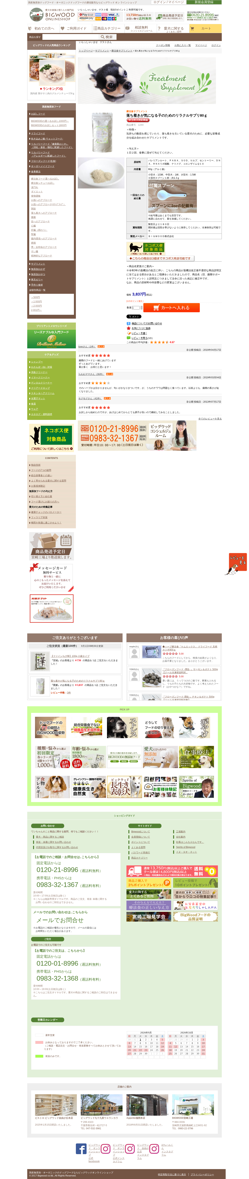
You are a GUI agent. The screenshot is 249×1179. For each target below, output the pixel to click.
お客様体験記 (38, 486)
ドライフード (38, 133)
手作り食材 (37, 284)
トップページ (86, 50)
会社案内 (180, 836)
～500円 (35, 297)
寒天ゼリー (37, 279)
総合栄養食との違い (41, 475)
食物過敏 (35, 195)
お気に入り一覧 (182, 45)
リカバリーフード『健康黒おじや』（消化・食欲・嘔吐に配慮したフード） (52, 146)
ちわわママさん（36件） (91, 374)
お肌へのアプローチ (41, 200)
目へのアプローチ (40, 221)
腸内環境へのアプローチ (44, 238)
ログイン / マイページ (168, 2)
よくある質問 (138, 847)
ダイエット (37, 191)
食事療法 (35, 171)
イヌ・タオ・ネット (186, 852)
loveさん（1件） (87, 346)
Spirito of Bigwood (185, 847)
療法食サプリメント (121, 50)
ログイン (216, 45)
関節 (33, 208)
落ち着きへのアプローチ (44, 213)
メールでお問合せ (60, 920)
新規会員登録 (204, 2)
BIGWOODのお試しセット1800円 (49, 125)
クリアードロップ (40, 388)
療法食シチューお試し (42, 183)
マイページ (201, 45)
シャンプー (37, 361)
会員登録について (140, 836)
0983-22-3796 (185, 1128)
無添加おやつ (38, 274)
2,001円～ (36, 310)
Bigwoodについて (140, 831)
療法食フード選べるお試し (45, 178)
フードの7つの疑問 (41, 470)
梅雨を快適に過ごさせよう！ (46, 522)
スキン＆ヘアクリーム (42, 393)
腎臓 (33, 234)
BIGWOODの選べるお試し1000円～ (50, 121)
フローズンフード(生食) (43, 161)
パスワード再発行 (140, 852)
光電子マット (38, 398)
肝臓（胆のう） (39, 230)
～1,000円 (36, 301)
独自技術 (35, 465)
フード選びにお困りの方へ (45, 501)
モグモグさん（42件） (90, 398)
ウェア (34, 409)
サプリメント (38, 263)
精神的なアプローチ (41, 255)
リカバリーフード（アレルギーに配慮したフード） (48, 154)
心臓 (33, 225)
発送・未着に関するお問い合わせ (53, 842)
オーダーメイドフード (42, 166)
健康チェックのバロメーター (46, 512)
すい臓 (34, 251)
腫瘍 (33, 217)
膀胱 (33, 243)
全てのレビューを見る (210, 418)
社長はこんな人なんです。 (190, 842)
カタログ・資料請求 (41, 414)
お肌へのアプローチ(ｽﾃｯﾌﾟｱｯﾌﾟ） (48, 204)
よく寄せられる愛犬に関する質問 (48, 480)
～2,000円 (36, 305)
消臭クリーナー (39, 372)
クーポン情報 (163, 45)
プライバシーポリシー (202, 1174)
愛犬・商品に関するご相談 (50, 836)
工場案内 (180, 831)
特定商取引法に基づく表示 (172, 1174)
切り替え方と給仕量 (41, 496)
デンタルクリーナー (41, 382)
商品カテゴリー (139, 857)
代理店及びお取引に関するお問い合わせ (57, 847)
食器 (33, 403)
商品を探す (35, 37)
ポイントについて (140, 842)
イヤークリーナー (40, 377)
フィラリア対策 (39, 517)
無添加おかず (38, 269)
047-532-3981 (93, 1128)
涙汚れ (34, 187)
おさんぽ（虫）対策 (41, 367)
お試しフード (38, 113)
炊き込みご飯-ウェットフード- (47, 138)
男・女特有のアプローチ (44, 247)
